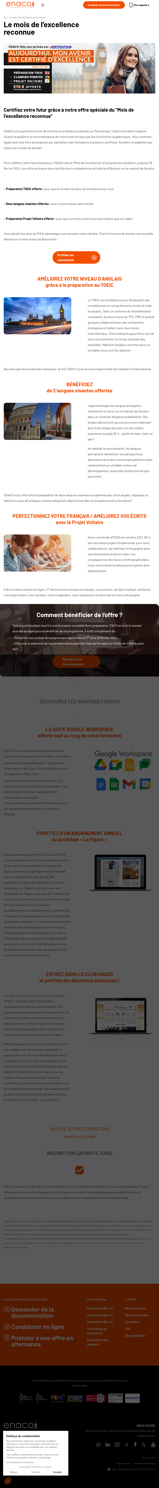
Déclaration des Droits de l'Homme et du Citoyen (136, 1469)
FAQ (127, 1329)
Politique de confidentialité (144, 1463)
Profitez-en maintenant (65, 257)
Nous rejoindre (135, 1335)
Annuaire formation (147, 1473)
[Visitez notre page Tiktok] (127, 1445)
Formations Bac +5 (100, 1322)
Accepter (57, 1472)
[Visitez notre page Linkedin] (107, 1445)
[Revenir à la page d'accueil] (20, 5)
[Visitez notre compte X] (144, 1445)
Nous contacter (136, 1308)
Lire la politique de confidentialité (20, 1462)
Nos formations (97, 1299)
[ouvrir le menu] (43, 5)
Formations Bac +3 (100, 1315)
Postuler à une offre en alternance (42, 1341)
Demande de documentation (104, 4)
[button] (7, 1481)
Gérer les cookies (148, 1458)
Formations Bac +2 (100, 1308)
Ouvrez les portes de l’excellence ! (26, 1299)
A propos (130, 1299)
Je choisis (35, 1472)
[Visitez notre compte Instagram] (117, 1445)
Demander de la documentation (32, 1312)
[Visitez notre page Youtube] (153, 1445)
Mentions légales (123, 1463)
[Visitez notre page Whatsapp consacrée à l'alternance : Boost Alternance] (98, 1445)
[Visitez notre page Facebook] (135, 1445)
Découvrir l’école (136, 1315)
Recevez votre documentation (73, 661)
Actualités (132, 1322)
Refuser (14, 1472)
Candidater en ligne (37, 1326)
